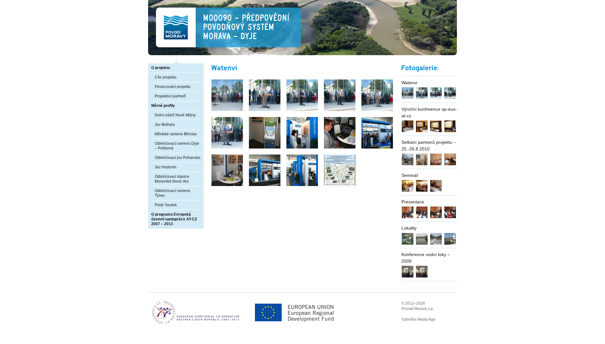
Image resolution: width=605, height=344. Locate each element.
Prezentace (412, 201)
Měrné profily (163, 105)
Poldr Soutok (166, 205)
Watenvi (409, 82)
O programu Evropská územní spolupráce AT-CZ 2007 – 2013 (174, 219)
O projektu (160, 68)
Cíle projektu (165, 77)
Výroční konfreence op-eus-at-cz (429, 112)
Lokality (409, 227)
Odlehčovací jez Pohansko (177, 157)
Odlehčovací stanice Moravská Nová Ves (172, 179)
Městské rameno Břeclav (176, 134)
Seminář (409, 175)
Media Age (426, 319)
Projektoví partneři (170, 96)
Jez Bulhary (165, 124)
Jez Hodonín (165, 167)
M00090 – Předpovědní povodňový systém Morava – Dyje (246, 27)
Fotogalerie (419, 68)
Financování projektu (173, 87)
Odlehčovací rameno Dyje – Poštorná (177, 145)
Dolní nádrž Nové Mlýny (175, 115)
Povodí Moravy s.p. (417, 308)
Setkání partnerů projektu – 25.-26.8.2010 (428, 145)
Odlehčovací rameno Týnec (172, 193)
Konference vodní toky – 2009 (425, 258)
